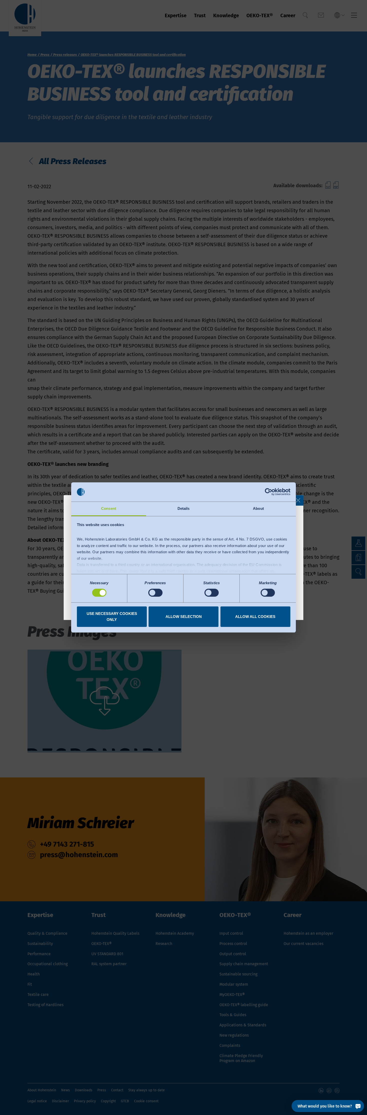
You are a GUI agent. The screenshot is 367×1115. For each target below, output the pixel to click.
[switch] (155, 593)
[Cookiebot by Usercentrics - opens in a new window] (268, 492)
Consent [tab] (108, 508)
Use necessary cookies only (112, 616)
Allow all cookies (255, 616)
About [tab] (258, 508)
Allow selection (184, 616)
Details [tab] (184, 508)
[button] (298, 500)
